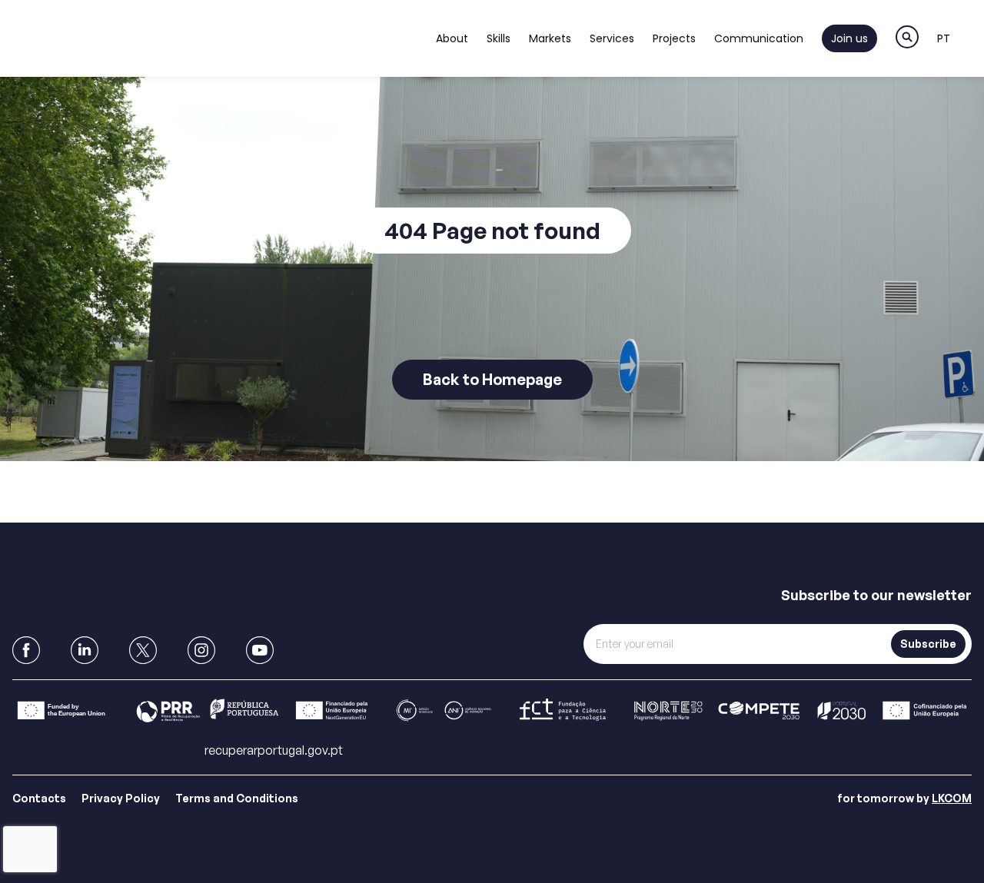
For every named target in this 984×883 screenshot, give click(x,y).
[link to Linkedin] (84, 650)
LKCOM (952, 798)
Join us (849, 38)
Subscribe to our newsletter (876, 594)
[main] (492, 261)
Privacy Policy (120, 798)
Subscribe (928, 643)
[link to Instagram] (201, 650)
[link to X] (143, 650)
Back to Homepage (492, 379)
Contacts (39, 798)
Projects (674, 38)
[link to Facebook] (26, 650)
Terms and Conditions (236, 798)
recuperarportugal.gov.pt (273, 750)
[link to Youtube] (260, 650)
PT (943, 38)
